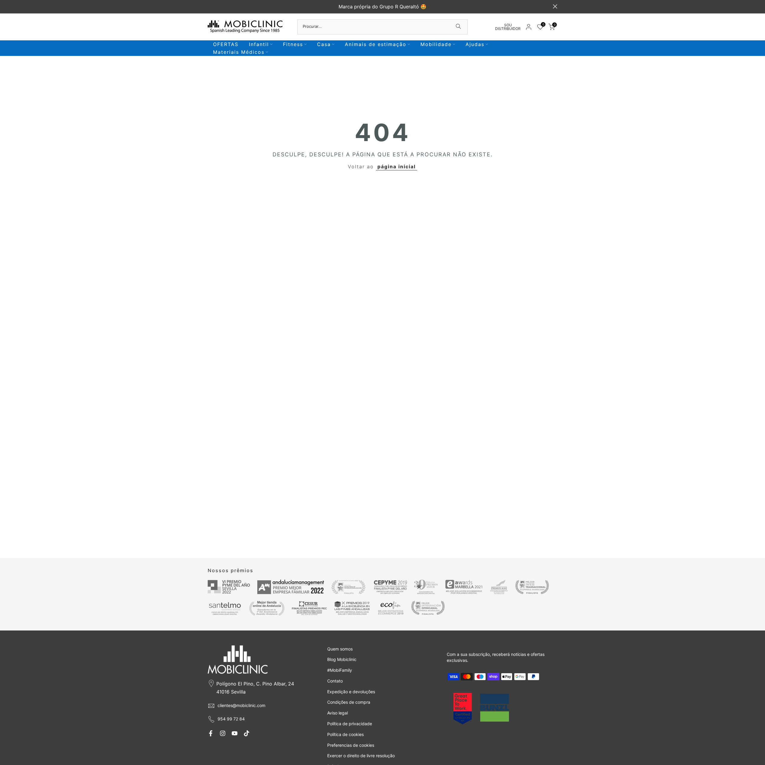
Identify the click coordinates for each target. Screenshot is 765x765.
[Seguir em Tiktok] (247, 733)
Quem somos (340, 648)
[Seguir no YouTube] (235, 733)
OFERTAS (225, 44)
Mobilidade (436, 44)
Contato (335, 680)
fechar (210, 6)
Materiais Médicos (238, 52)
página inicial (396, 167)
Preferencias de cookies (350, 745)
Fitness (293, 44)
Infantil (259, 44)
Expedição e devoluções (351, 691)
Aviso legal (337, 712)
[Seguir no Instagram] (223, 733)
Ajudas (475, 44)
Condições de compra (348, 702)
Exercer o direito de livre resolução (361, 755)
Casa (324, 44)
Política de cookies (345, 734)
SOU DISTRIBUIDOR (508, 26)
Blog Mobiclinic (342, 659)
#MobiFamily (339, 670)
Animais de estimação (375, 44)
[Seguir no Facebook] (211, 733)
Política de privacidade (349, 723)
